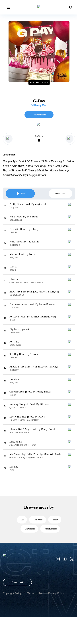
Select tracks (60, 193)
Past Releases (51, 528)
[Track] (71, 206)
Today (55, 519)
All (22, 519)
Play (23, 193)
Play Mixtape (40, 114)
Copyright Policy (12, 593)
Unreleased (30, 528)
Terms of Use (34, 593)
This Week (38, 519)
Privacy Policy (56, 593)
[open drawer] (8, 7)
